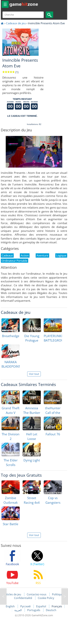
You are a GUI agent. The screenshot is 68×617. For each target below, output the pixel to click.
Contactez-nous (36, 594)
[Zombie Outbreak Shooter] (10, 487)
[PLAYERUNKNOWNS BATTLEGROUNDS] (53, 325)
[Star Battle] (10, 513)
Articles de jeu (12, 594)
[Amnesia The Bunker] (32, 397)
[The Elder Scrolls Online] (10, 449)
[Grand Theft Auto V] (10, 397)
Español (41, 606)
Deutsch (51, 610)
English (10, 606)
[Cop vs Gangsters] (53, 487)
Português (34, 610)
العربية (18, 610)
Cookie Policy (46, 598)
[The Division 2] (10, 423)
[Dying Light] (32, 449)
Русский (25, 606)
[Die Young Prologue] (32, 325)
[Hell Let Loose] (32, 423)
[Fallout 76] (53, 423)
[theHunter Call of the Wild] (53, 397)
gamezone (23, 4)
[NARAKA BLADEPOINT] (10, 351)
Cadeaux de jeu (16, 23)
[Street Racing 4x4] (32, 487)
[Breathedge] (10, 325)
